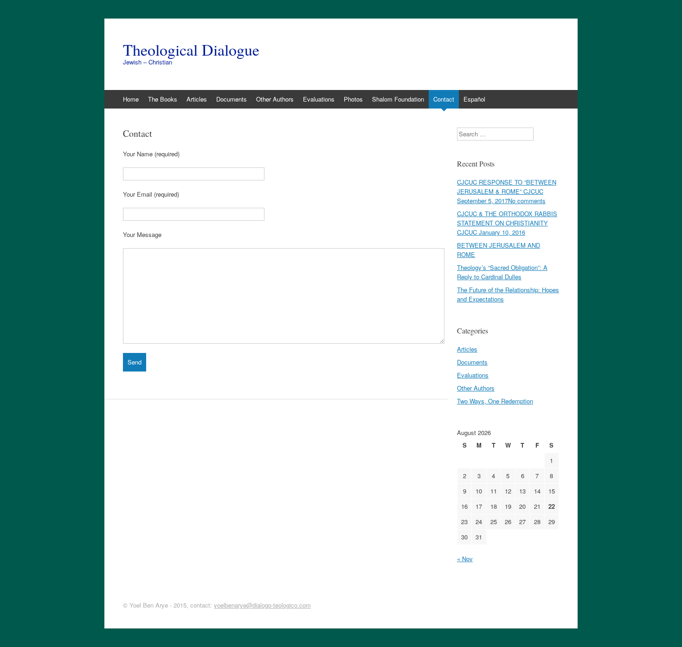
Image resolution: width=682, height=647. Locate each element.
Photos (353, 99)
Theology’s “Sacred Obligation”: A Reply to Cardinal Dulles (502, 272)
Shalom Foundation (398, 99)
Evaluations (319, 99)
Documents (231, 99)
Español (474, 99)
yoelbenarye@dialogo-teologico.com (262, 605)
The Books (162, 99)
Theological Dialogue (191, 50)
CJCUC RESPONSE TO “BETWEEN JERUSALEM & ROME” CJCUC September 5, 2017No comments (506, 191)
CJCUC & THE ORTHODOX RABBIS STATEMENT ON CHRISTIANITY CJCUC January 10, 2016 (507, 223)
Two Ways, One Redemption (495, 401)
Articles (197, 99)
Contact (443, 99)
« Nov (465, 558)
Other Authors (275, 99)
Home (131, 99)
